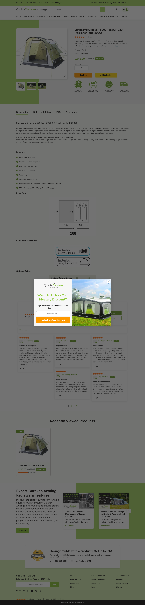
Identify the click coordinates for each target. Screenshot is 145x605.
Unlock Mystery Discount (53, 320)
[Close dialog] (108, 281)
